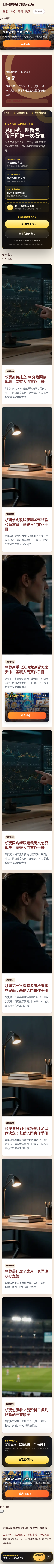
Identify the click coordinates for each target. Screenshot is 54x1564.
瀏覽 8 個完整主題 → (16, 101)
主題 (12, 11)
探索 (5, 11)
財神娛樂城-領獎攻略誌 (18, 4)
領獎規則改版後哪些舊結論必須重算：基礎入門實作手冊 (26, 524)
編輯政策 (20, 1534)
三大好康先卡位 (27, 224)
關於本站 (32, 1534)
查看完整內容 (27, 233)
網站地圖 (45, 1534)
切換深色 (39, 11)
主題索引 (8, 1534)
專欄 (20, 11)
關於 (28, 11)
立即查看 (39, 1557)
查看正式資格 (27, 1459)
